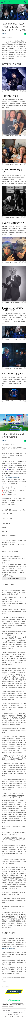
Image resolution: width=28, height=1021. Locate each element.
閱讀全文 (14, 992)
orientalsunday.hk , (13, 1004)
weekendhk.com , (15, 1003)
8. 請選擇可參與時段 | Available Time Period (13, 576)
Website (4, 981)
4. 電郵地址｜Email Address (9, 535)
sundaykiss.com (5, 1006)
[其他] (25, 34)
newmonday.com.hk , (6, 1004)
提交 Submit (5, 986)
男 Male (4, 527)
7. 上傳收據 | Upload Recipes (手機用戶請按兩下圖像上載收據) (13, 559)
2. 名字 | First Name (7, 518)
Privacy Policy (17, 1014)
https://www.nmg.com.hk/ (8, 948)
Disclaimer (10, 1014)
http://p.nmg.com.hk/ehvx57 (13, 477)
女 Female (4, 531)
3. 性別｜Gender (6, 523)
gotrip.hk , (21, 1003)
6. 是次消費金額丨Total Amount (10, 551)
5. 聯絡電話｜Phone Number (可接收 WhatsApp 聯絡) (14, 545)
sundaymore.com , (21, 1004)
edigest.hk (11, 1006)
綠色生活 (4, 33)
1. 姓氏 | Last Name (7, 513)
